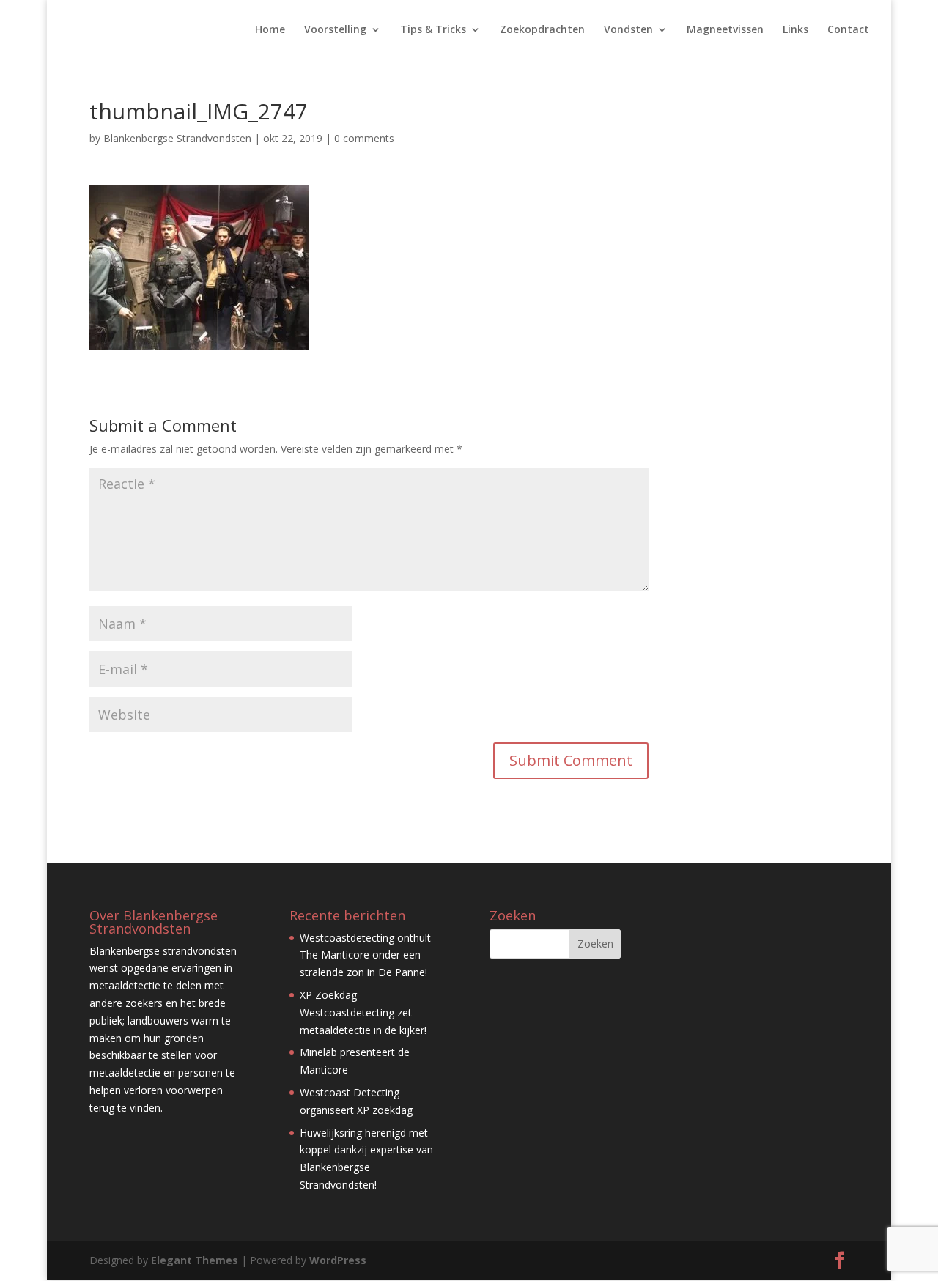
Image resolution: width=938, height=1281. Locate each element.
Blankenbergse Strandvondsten (177, 138)
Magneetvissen (725, 30)
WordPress (337, 1260)
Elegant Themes (194, 1260)
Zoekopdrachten (542, 30)
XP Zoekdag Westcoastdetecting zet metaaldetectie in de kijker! (363, 1012)
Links (795, 30)
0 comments (364, 138)
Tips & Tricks (433, 30)
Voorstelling (335, 30)
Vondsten (628, 30)
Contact (848, 30)
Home (270, 30)
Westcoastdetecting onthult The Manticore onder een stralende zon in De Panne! (365, 955)
